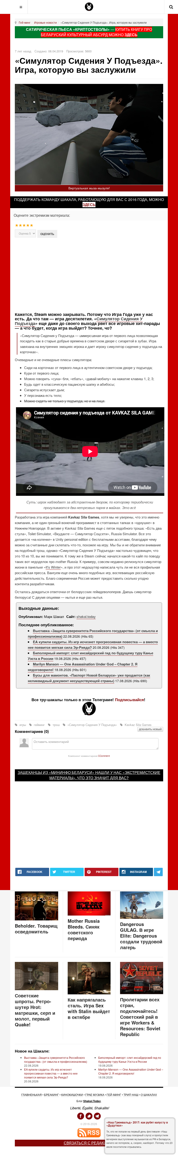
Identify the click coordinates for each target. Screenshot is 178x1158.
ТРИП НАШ (131, 1095)
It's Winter (53, 567)
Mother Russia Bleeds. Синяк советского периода (84, 929)
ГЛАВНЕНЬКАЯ (31, 1095)
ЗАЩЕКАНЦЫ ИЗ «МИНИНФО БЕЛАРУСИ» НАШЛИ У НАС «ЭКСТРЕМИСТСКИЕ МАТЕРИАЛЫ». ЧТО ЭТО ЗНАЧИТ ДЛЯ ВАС (89, 775)
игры (23, 724)
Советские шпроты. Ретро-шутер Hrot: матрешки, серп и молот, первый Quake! (35, 1010)
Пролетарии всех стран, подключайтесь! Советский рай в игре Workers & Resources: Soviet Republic (140, 1016)
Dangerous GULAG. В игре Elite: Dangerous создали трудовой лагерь (141, 936)
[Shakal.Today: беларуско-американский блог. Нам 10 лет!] (89, 6)
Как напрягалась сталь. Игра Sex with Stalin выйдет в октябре (89, 1008)
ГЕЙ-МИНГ (114, 1095)
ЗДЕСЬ (130, 34)
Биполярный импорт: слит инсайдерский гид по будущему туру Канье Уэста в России (129, 1059)
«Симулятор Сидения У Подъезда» (92, 724)
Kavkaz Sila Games (138, 724)
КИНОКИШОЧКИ (72, 1095)
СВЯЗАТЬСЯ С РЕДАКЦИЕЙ (89, 1142)
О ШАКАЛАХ (149, 1095)
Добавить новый (150, 729)
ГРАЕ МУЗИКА (94, 1095)
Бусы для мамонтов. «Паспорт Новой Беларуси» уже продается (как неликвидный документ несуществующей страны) (89, 678)
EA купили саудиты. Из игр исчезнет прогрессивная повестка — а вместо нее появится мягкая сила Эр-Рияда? (51, 1073)
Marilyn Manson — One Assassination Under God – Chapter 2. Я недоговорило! (130, 1071)
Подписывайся (129, 699)
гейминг (39, 724)
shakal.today (86, 616)
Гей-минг (24, 22)
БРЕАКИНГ (51, 1095)
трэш (56, 724)
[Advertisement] (96, 274)
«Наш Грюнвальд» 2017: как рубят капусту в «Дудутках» (137, 1123)
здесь (89, 204)
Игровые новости (45, 22)
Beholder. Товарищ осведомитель (36, 928)
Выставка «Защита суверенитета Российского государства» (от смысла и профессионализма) (55, 1059)
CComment (104, 755)
